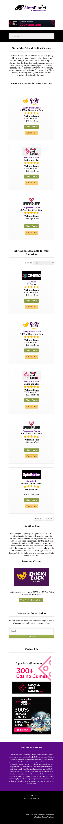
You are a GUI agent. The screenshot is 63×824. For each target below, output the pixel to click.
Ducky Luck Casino (31, 108)
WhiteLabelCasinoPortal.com (44, 817)
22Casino (31, 282)
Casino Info (31, 133)
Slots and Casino (31, 158)
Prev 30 (38, 518)
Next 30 (48, 518)
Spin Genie (31, 481)
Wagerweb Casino (31, 207)
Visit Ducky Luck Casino (31, 600)
